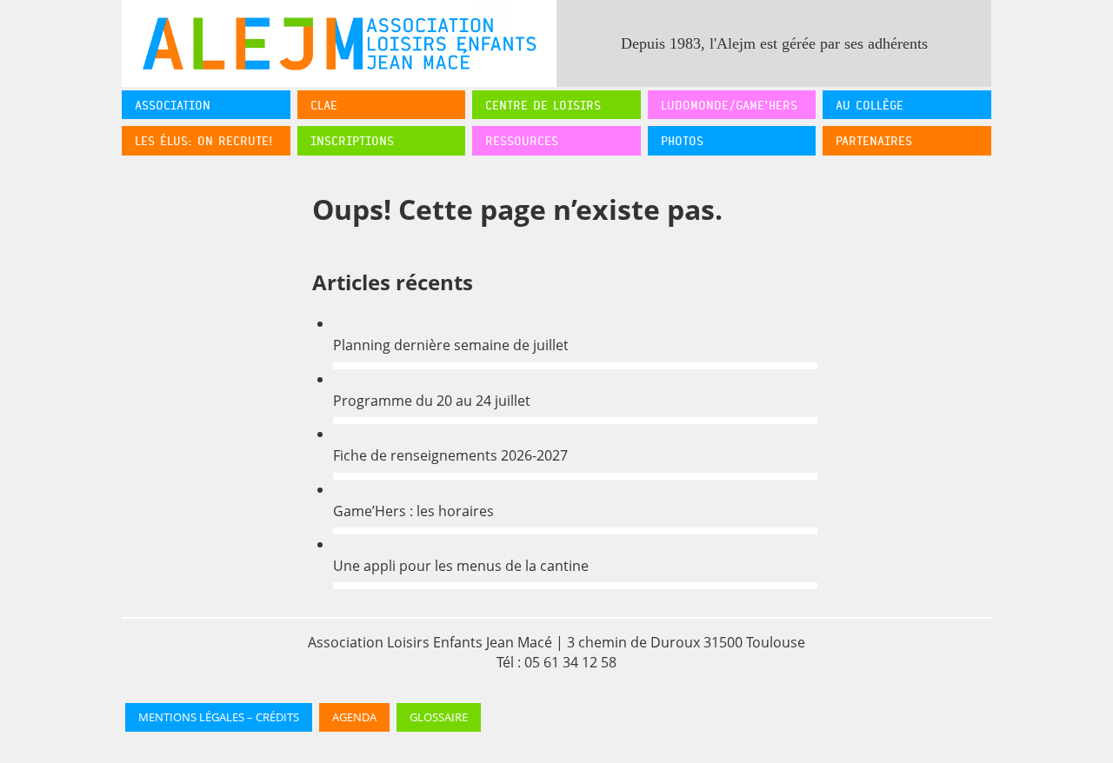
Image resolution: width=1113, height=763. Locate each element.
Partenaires (874, 140)
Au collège (869, 104)
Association (172, 104)
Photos (682, 140)
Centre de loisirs (543, 104)
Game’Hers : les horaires (413, 511)
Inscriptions (352, 140)
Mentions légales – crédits (218, 717)
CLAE (323, 104)
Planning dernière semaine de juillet (451, 345)
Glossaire (439, 717)
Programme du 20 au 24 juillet (431, 400)
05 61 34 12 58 (570, 662)
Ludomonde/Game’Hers (729, 104)
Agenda (354, 717)
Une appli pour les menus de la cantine (461, 565)
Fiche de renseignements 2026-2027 (450, 455)
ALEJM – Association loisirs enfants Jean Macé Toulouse (339, 43)
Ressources (521, 140)
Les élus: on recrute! (203, 140)
